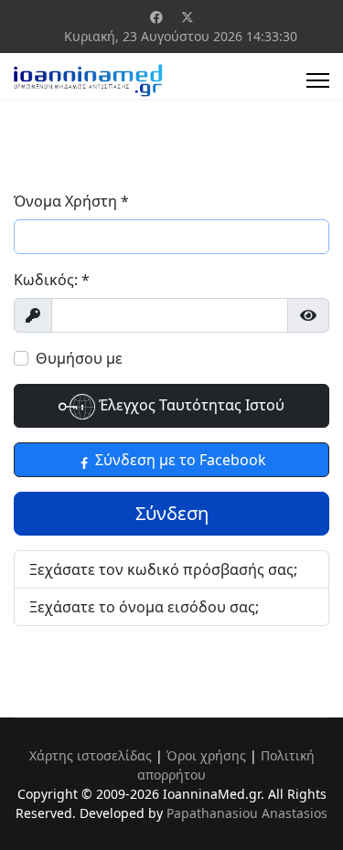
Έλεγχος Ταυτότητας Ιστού (189, 405)
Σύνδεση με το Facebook (178, 460)
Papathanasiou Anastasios (246, 813)
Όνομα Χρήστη (71, 201)
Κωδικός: (52, 280)
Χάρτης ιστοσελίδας (90, 755)
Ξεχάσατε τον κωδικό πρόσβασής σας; (163, 569)
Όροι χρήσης (206, 755)
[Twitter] (187, 17)
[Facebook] (156, 17)
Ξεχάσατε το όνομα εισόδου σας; (144, 607)
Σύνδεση (172, 513)
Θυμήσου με (79, 358)
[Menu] (317, 80)
